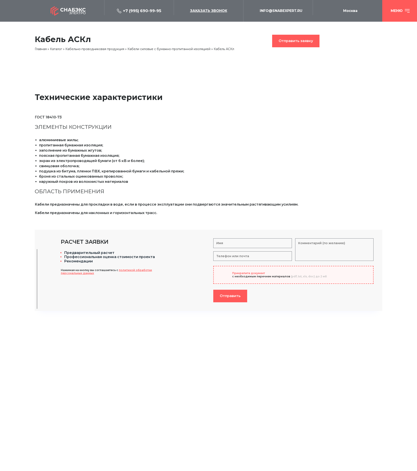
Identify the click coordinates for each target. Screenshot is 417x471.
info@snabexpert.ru (281, 11)
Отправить (230, 296)
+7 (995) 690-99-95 (142, 10)
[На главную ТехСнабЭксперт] (69, 11)
